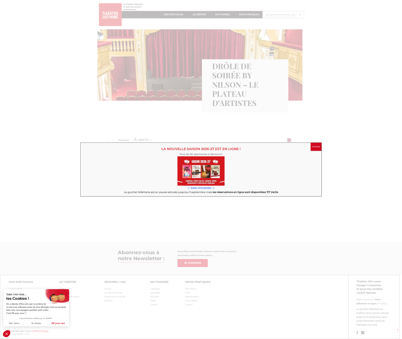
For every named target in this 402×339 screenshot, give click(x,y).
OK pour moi (58, 323)
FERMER (316, 147)
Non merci (14, 323)
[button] (6, 333)
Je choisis (36, 323)
